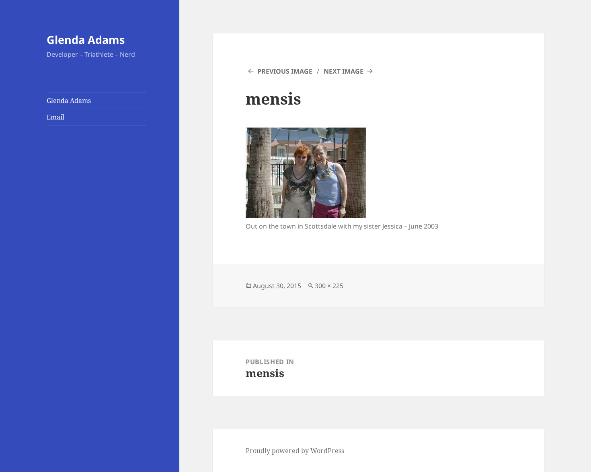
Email (55, 117)
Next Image (343, 71)
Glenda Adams (86, 39)
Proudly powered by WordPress (295, 450)
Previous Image (284, 71)
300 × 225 (329, 285)
